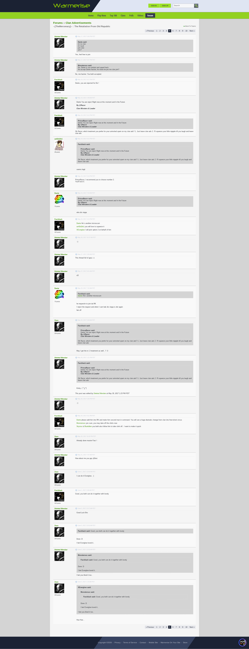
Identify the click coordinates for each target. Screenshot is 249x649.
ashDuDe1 (58, 139)
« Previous (150, 31)
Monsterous (81, 423)
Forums (58, 22)
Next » (192, 31)
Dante (56, 193)
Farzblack (58, 80)
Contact (143, 642)
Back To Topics (190, 26)
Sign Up (165, 6)
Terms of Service (130, 642)
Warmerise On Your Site (170, 642)
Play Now (101, 15)
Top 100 (113, 15)
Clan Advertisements (78, 22)
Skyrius (79, 426)
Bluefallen (88, 426)
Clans (123, 15)
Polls (131, 15)
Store (185, 642)
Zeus (56, 320)
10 (186, 31)
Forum (150, 15)
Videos (140, 15)
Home (91, 15)
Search (177, 5)
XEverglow (81, 230)
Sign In (154, 6)
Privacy (117, 642)
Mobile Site (153, 642)
